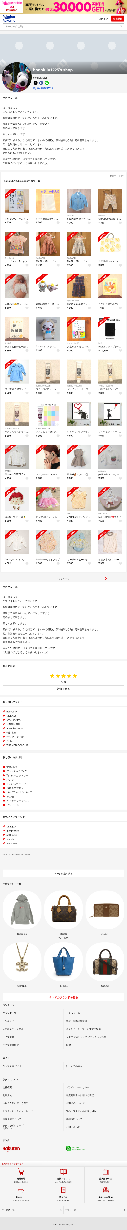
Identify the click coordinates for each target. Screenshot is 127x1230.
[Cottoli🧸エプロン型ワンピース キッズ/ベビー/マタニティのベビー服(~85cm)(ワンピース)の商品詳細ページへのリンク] (79, 457)
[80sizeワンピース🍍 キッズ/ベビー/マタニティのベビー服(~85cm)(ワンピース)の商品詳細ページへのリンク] (17, 499)
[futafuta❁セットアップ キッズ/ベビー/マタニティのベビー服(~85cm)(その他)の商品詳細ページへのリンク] (48, 542)
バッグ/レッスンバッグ (19, 792)
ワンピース (12, 804)
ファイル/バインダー (17, 771)
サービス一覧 (8, 1210)
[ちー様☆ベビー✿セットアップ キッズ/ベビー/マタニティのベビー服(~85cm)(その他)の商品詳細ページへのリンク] (79, 542)
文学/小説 (11, 767)
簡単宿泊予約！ (105, 1180)
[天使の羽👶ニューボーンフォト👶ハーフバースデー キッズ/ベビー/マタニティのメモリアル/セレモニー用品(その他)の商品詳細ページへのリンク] (17, 286)
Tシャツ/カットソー (17, 775)
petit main (102, 471)
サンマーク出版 (73, 343)
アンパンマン (10, 258)
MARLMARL (40, 258)
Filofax (100, 343)
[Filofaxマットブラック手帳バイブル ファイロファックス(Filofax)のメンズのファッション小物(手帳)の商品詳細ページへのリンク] (110, 329)
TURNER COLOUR (43, 386)
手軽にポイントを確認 (106, 1198)
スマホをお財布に (63, 1198)
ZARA (69, 513)
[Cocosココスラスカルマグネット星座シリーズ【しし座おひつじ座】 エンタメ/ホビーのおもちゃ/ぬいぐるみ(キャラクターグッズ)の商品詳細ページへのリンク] (48, 286)
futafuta (10, 839)
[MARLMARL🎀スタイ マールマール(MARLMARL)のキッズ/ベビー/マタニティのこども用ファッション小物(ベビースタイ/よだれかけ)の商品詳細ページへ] (110, 499)
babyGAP (71, 215)
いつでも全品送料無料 (63, 1180)
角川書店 (8, 343)
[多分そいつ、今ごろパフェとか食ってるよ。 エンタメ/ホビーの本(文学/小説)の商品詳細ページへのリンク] (17, 201)
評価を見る (63, 688)
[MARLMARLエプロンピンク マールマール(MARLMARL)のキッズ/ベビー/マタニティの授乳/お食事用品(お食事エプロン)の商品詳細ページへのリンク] (48, 244)
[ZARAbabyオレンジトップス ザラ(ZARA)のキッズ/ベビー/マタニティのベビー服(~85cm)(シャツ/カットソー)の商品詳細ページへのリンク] (79, 499)
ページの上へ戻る (63, 873)
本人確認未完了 (43, 88)
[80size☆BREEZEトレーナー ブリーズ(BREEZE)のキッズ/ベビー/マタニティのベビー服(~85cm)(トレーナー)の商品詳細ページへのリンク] (17, 457)
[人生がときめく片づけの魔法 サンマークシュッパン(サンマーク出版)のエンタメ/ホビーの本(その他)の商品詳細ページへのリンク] (79, 329)
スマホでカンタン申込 (21, 1198)
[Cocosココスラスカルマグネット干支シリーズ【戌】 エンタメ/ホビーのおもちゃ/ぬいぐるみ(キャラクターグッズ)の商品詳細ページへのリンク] (48, 329)
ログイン (103, 18)
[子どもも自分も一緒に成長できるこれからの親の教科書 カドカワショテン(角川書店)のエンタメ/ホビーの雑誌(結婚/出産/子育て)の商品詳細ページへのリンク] (17, 329)
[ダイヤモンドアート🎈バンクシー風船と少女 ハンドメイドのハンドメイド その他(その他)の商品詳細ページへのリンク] (110, 414)
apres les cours (73, 300)
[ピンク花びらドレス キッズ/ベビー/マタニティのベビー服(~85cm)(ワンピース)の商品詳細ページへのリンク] (48, 499)
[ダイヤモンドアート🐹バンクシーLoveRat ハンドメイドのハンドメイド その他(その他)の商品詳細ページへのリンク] (79, 414)
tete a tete (11, 843)
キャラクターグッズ (17, 800)
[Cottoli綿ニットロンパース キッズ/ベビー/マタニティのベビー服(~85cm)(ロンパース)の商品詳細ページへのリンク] (17, 542)
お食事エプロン (15, 788)
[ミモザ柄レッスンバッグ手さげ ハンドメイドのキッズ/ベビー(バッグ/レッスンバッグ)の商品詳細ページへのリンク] (110, 244)
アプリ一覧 (70, 1210)
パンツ (10, 779)
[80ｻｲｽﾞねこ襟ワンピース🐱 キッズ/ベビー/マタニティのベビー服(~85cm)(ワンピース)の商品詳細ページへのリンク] (17, 372)
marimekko (12, 830)
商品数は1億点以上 (21, 1180)
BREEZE (8, 471)
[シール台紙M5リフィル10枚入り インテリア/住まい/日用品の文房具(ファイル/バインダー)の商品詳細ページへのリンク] (48, 201)
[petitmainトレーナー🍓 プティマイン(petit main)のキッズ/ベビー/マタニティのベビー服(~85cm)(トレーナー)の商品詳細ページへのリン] (110, 457)
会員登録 (117, 18)
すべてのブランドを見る (63, 997)
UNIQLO (101, 215)
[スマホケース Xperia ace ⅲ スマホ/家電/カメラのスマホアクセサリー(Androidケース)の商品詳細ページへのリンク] (48, 457)
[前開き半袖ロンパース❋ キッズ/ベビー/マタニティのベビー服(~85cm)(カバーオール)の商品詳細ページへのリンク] (110, 542)
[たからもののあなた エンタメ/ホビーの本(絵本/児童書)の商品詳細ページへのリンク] (110, 286)
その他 (10, 796)
